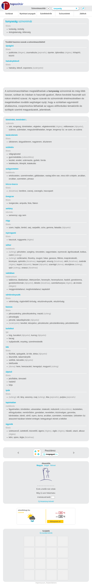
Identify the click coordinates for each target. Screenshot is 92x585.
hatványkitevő (12, 61)
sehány (9, 208)
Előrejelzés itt (55, 521)
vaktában (10, 273)
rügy (8, 221)
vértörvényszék (13, 295)
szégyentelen (12, 169)
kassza (9, 307)
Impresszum (40, 583)
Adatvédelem (51, 583)
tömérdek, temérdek (16, 120)
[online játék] (50, 454)
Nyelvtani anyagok (27, 14)
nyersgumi (11, 233)
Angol (46, 465)
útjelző (9, 372)
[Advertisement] (46, 80)
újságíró (10, 46)
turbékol (10, 328)
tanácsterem (12, 135)
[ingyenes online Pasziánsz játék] (37, 452)
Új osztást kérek (46, 533)
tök (7, 347)
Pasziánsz (50, 450)
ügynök (9, 424)
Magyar (40, 465)
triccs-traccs (12, 184)
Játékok (83, 14)
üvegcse (10, 196)
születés (10, 147)
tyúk (8, 390)
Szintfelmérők (46, 14)
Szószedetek (64, 14)
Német (53, 465)
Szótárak (9, 14)
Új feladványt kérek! (46, 501)
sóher (8, 245)
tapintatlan (11, 402)
